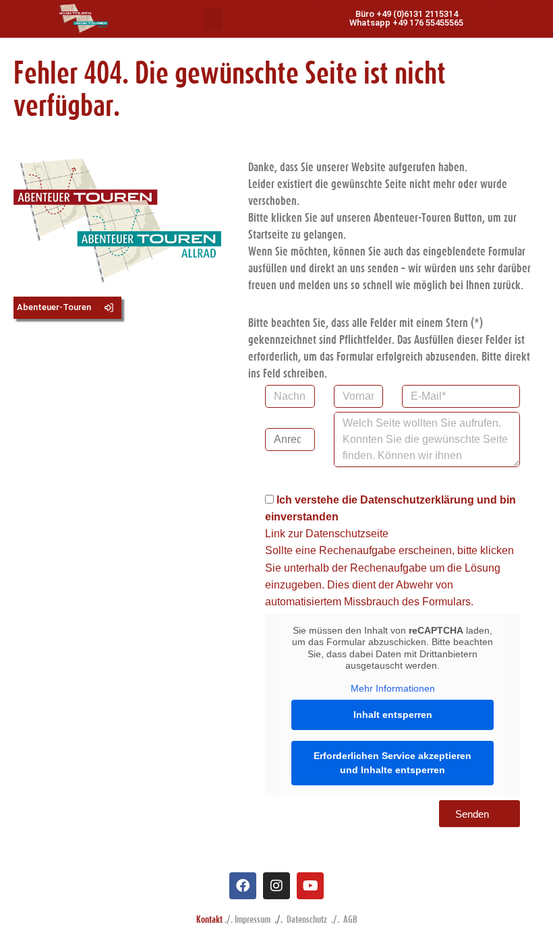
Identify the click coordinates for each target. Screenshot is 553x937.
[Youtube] (310, 885)
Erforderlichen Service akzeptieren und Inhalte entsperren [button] (392, 762)
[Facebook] (242, 885)
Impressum (252, 919)
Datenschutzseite (346, 533)
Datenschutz (307, 919)
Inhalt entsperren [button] (392, 714)
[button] (213, 19)
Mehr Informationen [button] (393, 688)
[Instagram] (276, 885)
